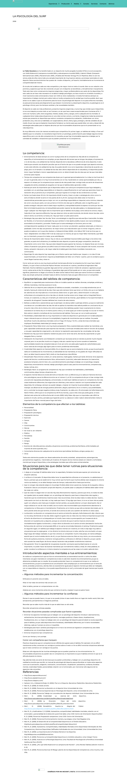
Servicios (94, 4)
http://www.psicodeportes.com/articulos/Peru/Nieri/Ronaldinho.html (48, 709)
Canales (86, 4)
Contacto (103, 4)
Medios (76, 4)
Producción (65, 4)
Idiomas (111, 4)
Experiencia (53, 4)
